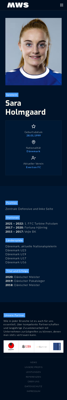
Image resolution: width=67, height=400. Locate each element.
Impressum (33, 391)
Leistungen (33, 372)
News (33, 362)
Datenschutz (33, 386)
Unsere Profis (34, 367)
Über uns (33, 381)
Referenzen (33, 376)
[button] (11, 346)
